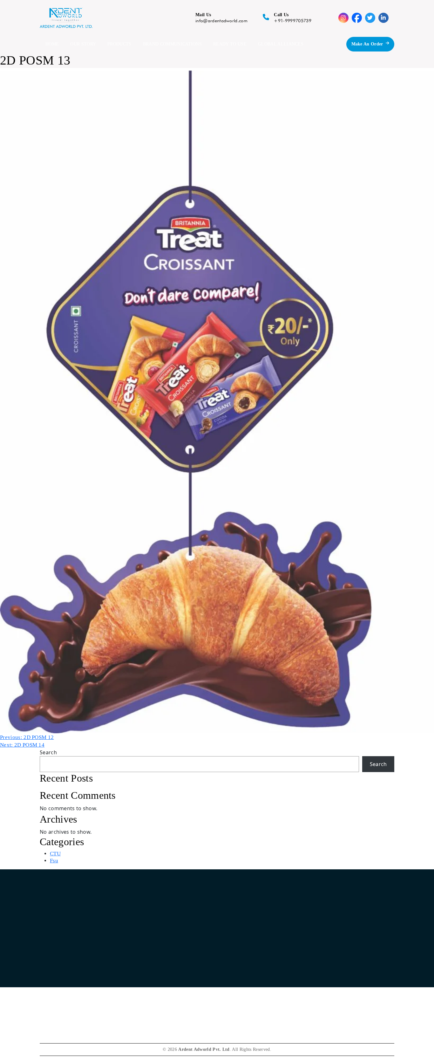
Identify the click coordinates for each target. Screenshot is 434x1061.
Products (119, 44)
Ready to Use (230, 44)
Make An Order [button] (367, 44)
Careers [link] (259, 951)
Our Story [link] (186, 951)
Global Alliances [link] (193, 998)
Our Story (83, 44)
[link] (348, 945)
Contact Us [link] (263, 939)
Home (52, 44)
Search (48, 752)
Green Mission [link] (266, 963)
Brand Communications (172, 44)
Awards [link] (259, 975)
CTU (55, 854)
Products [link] (185, 963)
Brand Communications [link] (200, 975)
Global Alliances (280, 44)
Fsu (54, 861)
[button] (216, 18)
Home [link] (182, 939)
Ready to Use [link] (190, 986)
